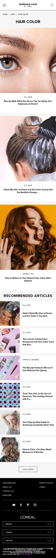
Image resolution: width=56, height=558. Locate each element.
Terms (42, 487)
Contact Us (8, 491)
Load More (28, 469)
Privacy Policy (46, 483)
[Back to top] (50, 552)
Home (5, 14)
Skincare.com (9, 483)
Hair (13, 14)
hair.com (7, 495)
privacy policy (26, 554)
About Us (7, 487)
